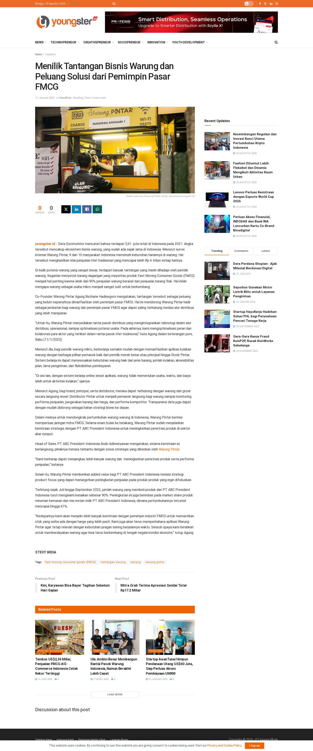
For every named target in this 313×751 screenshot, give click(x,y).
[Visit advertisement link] (191, 22)
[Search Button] (113, 3)
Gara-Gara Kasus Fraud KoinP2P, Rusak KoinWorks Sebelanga (253, 341)
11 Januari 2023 (45, 97)
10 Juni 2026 (44, 679)
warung (136, 562)
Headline (50, 54)
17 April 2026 (100, 679)
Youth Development (188, 42)
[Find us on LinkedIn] (271, 3)
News (39, 42)
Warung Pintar (169, 449)
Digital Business (51, 651)
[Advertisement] (114, 230)
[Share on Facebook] (87, 209)
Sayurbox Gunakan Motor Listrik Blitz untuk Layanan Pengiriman (254, 291)
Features (100, 651)
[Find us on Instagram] (276, 3)
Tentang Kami (43, 739)
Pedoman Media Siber (92, 739)
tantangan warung (113, 562)
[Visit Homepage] (67, 22)
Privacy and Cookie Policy (224, 745)
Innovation (156, 42)
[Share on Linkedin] (76, 209)
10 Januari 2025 (157, 679)
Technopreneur (63, 42)
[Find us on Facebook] (260, 3)
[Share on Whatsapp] (97, 209)
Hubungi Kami (65, 739)
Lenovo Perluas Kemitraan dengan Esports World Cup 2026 (253, 196)
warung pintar (155, 562)
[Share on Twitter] (66, 209)
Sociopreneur (129, 42)
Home (38, 54)
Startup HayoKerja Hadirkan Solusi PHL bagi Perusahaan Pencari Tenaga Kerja (255, 316)
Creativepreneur (97, 42)
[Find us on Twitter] (265, 3)
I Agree (254, 745)
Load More (115, 694)
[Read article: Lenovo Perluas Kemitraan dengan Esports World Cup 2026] (217, 199)
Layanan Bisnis (119, 739)
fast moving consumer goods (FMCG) (70, 562)
